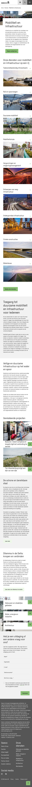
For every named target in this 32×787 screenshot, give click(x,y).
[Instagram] (2, 774)
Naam (5, 656)
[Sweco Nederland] (5, 2)
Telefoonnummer (8, 672)
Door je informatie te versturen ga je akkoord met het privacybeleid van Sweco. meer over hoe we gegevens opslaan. (17, 684)
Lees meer (7, 541)
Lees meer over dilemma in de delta (13, 589)
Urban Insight (4, 752)
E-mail (6, 667)
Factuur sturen (5, 761)
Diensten (6, 7)
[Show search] (24, 2)
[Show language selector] (20, 2)
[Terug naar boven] (28, 783)
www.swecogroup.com (6, 731)
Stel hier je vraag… (8, 678)
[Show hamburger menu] (29, 2)
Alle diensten (19, 766)
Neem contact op (12, 51)
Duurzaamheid (5, 755)
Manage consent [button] (23, 779)
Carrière (3, 749)
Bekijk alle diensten (10, 289)
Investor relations (6, 764)
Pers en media (5, 758)
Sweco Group (4, 746)
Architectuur (19, 763)
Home (2, 7)
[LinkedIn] (6, 774)
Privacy (12, 779)
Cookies (17, 779)
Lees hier (22, 684)
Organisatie (7, 662)
